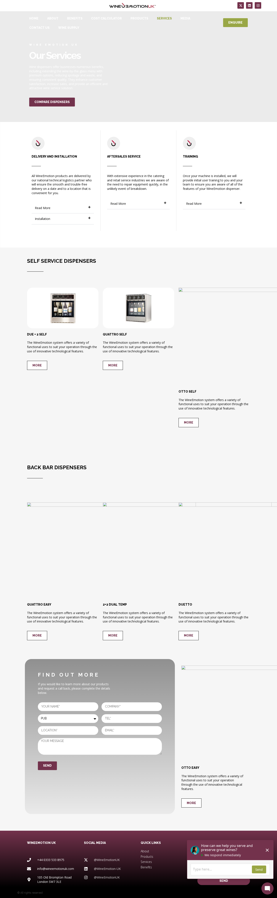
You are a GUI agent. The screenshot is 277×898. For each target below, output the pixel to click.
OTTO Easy (190, 767)
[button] (63, 208)
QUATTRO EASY (39, 604)
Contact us (39, 27)
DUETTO (185, 604)
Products (139, 18)
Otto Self (187, 391)
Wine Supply (68, 27)
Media (185, 18)
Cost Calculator (106, 18)
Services (164, 18)
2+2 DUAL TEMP (115, 604)
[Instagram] (258, 5)
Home (34, 18)
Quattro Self (115, 334)
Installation (42, 219)
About (52, 18)
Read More (42, 208)
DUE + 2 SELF (37, 334)
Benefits (74, 18)
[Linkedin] (249, 5)
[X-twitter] (240, 5)
